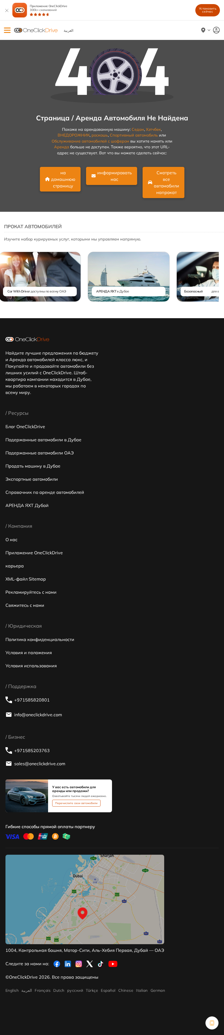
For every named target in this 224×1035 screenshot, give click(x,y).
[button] (7, 30)
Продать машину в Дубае (32, 466)
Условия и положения (28, 652)
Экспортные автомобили (31, 479)
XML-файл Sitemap (25, 579)
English (12, 990)
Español (108, 990)
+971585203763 (32, 750)
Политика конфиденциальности (39, 639)
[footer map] (84, 899)
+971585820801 (32, 700)
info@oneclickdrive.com (38, 714)
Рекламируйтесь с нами (31, 592)
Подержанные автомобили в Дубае (43, 439)
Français (43, 990)
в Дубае (112, 291)
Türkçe (92, 990)
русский (75, 990)
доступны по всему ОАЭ (36, 291)
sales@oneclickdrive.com (39, 763)
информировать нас (114, 176)
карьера (14, 566)
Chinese (125, 990)
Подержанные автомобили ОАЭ (39, 453)
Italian (142, 990)
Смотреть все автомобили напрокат (166, 182)
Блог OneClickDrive (25, 426)
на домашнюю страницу (63, 179)
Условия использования (31, 665)
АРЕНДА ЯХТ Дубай (27, 505)
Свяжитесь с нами (24, 605)
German (158, 990)
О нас (11, 539)
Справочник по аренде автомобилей (44, 492)
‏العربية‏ (26, 990)
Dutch (58, 990)
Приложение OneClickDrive (48, 8)
